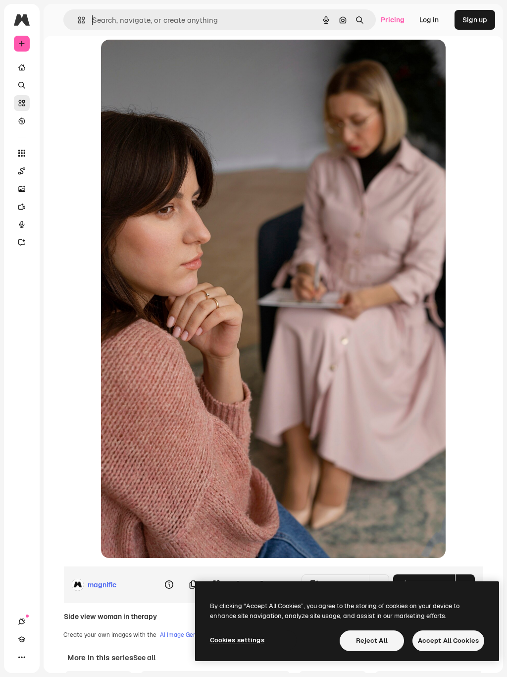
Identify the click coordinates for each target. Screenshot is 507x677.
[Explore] (22, 121)
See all (144, 657)
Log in (429, 19)
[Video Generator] (22, 207)
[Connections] (22, 621)
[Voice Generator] (22, 224)
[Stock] (22, 103)
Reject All (372, 640)
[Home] (22, 67)
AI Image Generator (187, 635)
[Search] (22, 85)
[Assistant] (22, 242)
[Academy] (22, 639)
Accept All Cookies (448, 640)
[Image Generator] (22, 189)
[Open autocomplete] (77, 20)
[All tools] (22, 153)
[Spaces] (22, 171)
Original (164, 58)
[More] (22, 657)
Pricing (393, 19)
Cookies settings (237, 640)
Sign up (474, 19)
